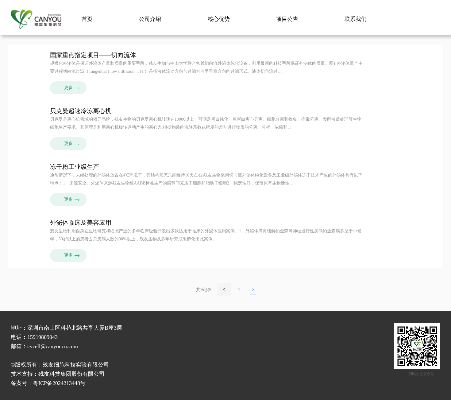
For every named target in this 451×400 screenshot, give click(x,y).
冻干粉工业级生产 (74, 166)
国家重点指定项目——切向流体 (93, 55)
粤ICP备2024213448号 (59, 383)
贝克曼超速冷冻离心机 (80, 110)
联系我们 (356, 19)
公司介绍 (150, 19)
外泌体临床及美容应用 (80, 222)
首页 (87, 19)
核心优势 (219, 19)
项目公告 (287, 19)
